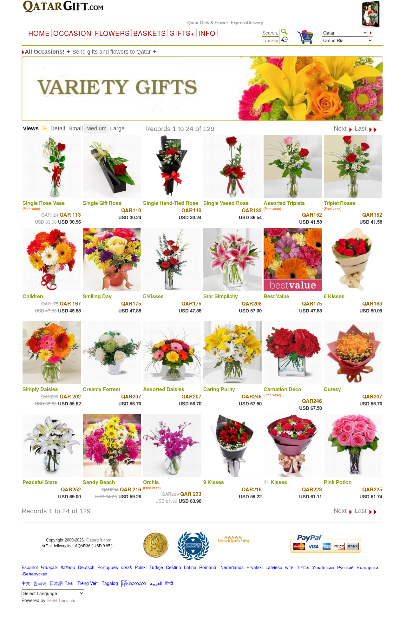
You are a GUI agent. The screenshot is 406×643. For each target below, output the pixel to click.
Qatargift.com (98, 540)
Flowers (112, 33)
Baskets (149, 33)
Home (39, 33)
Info (207, 33)
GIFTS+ (182, 33)
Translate (66, 600)
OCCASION (72, 33)
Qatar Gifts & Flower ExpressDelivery (208, 22)
